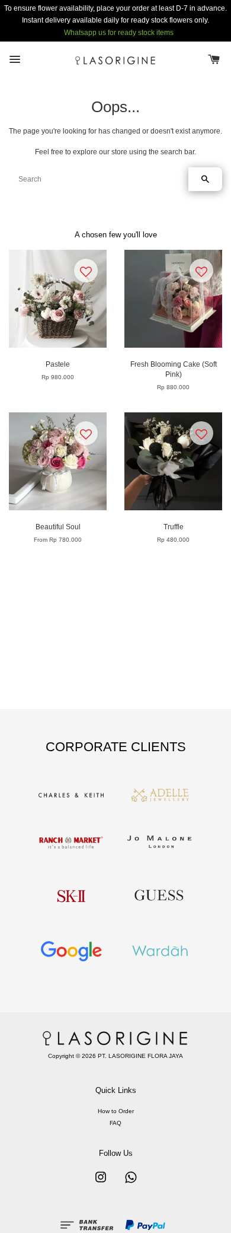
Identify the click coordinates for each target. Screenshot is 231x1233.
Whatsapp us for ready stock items (119, 32)
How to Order (116, 1111)
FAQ (115, 1123)
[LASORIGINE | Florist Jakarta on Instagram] (100, 1183)
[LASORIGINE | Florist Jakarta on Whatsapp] (131, 1183)
